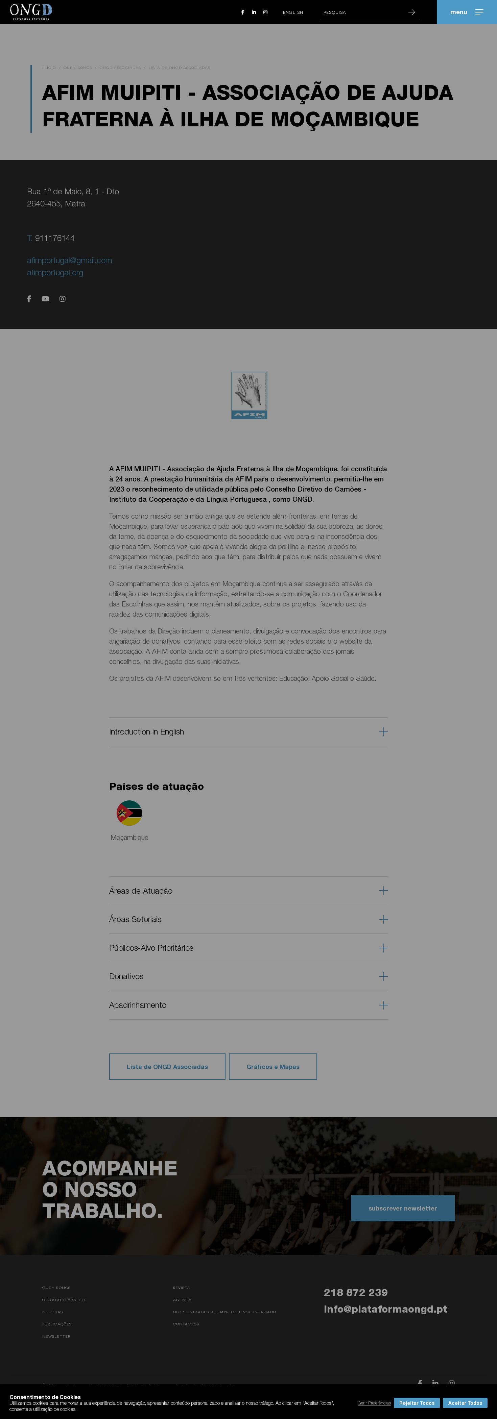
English (293, 12)
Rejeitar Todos (416, 1403)
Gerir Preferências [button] (374, 1402)
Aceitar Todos (465, 1403)
